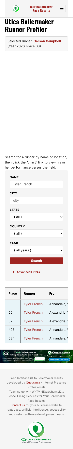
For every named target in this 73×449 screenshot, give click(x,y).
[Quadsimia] (15, 8)
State (14, 209)
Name (14, 177)
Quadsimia (33, 382)
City (13, 193)
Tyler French (33, 304)
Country (17, 226)
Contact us (18, 405)
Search (36, 260)
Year (14, 243)
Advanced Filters (28, 272)
